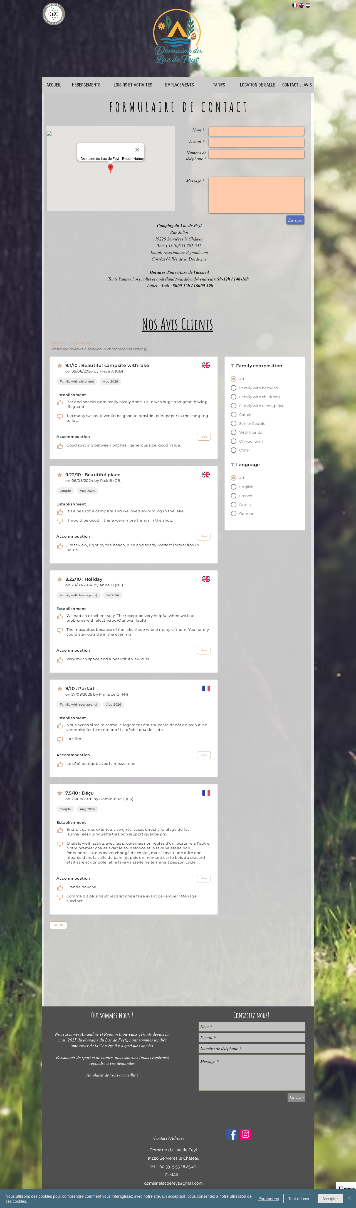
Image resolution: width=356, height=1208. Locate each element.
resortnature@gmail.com (186, 252)
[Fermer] (349, 1199)
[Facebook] (231, 1134)
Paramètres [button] (268, 1198)
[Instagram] (245, 1134)
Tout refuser (299, 1198)
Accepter (330, 1198)
